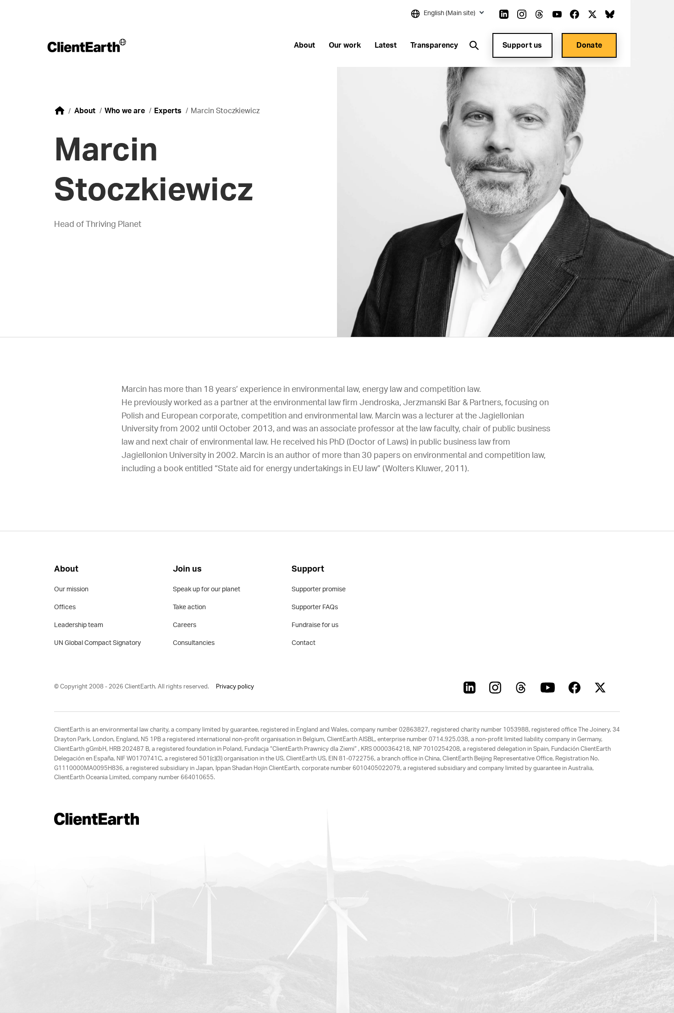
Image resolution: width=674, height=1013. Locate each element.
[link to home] (59, 110)
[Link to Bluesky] (609, 14)
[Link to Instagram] (521, 14)
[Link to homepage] (86, 45)
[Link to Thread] (539, 14)
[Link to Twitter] (592, 14)
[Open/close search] (474, 45)
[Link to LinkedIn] (503, 14)
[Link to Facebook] (574, 14)
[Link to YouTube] (557, 14)
